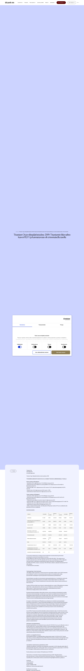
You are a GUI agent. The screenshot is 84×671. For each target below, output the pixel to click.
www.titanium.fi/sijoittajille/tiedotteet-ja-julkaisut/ (54, 657)
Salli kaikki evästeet (60, 352)
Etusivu (17, 231)
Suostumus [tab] (22, 324)
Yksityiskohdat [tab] (42, 324)
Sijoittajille (52, 2)
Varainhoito (20, 2)
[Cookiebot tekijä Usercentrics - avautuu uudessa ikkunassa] (65, 319)
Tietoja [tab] (61, 324)
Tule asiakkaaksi (61, 2)
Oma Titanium (71, 2)
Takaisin (13, 471)
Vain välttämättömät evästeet (41, 352)
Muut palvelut (32, 2)
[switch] (34, 347)
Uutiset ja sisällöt (40, 2)
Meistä (46, 2)
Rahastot (26, 2)
